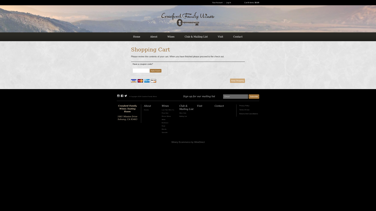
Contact (237, 36)
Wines (170, 36)
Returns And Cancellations (248, 114)
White (164, 119)
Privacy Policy (244, 106)
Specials (164, 132)
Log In (228, 3)
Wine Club (182, 113)
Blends (164, 129)
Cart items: (251, 3)
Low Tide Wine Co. (168, 110)
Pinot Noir (165, 113)
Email (218, 93)
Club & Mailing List (196, 36)
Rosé (163, 126)
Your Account (217, 3)
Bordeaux (165, 123)
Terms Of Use (244, 110)
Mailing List (183, 116)
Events (146, 110)
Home (136, 36)
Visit (220, 36)
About (153, 36)
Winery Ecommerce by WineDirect (188, 142)
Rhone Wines (166, 116)
